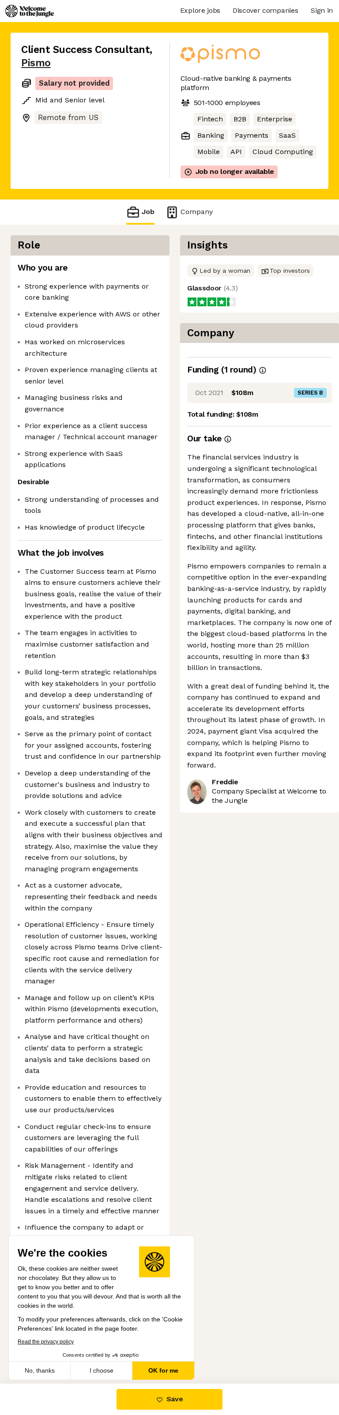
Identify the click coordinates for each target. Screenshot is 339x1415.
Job (148, 211)
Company (197, 211)
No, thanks (40, 1370)
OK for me (163, 1370)
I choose (101, 1370)
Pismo (36, 63)
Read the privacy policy (46, 1342)
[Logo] (29, 11)
